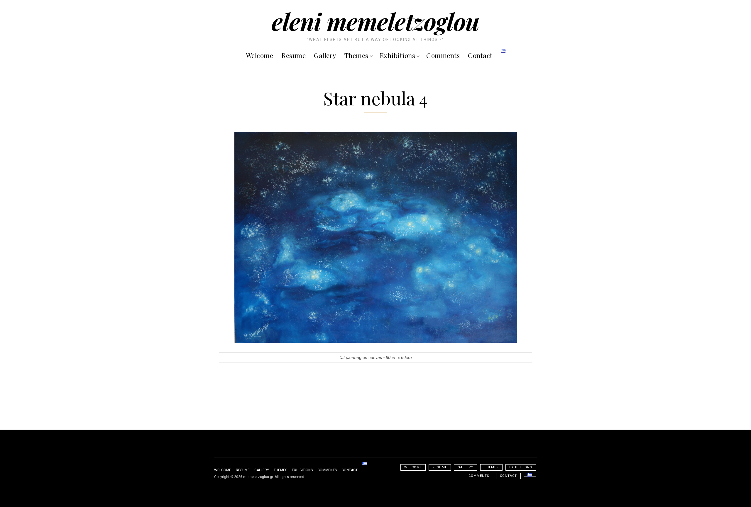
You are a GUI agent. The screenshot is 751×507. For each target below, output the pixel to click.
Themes (356, 55)
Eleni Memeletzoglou (375, 21)
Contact (480, 55)
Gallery (325, 55)
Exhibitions (397, 55)
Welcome (259, 55)
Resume (293, 55)
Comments (443, 55)
